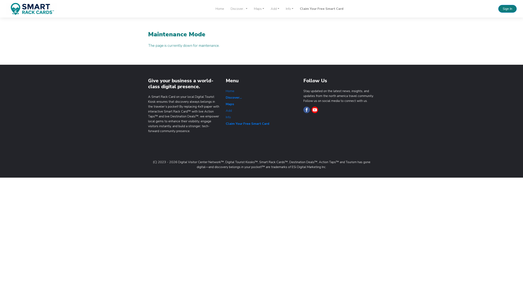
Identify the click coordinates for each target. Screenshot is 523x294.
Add (229, 110)
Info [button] (288, 9)
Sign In (507, 9)
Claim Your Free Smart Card (321, 9)
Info (228, 117)
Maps (230, 104)
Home (220, 9)
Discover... (234, 97)
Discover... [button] (238, 9)
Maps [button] (258, 9)
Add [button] (274, 9)
